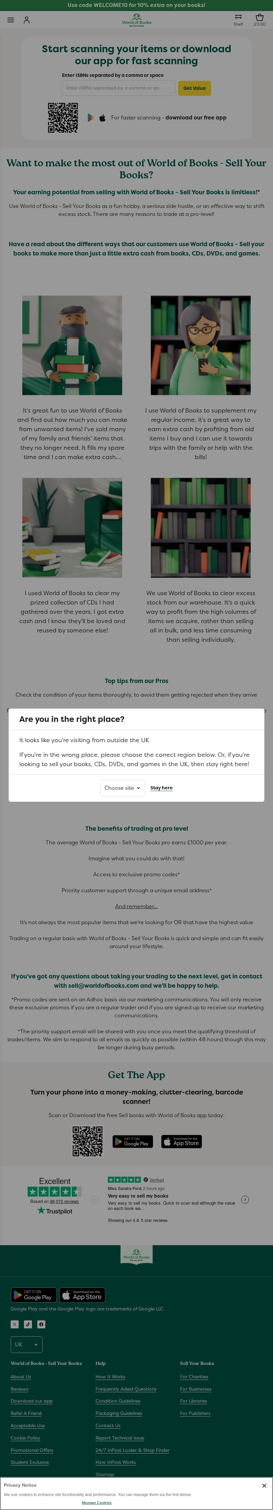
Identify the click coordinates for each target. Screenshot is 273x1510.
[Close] (264, 1485)
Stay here (161, 788)
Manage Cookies (96, 1503)
